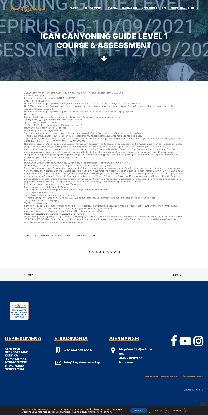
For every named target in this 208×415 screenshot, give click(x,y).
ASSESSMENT (31, 235)
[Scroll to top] (202, 404)
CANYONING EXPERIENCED (51, 235)
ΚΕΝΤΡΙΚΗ (12, 348)
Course (68, 235)
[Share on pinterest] (100, 252)
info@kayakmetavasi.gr (82, 362)
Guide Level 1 (81, 235)
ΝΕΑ (164, 8)
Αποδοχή (139, 410)
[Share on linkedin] (104, 252)
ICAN (93, 235)
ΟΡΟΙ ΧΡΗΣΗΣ (151, 376)
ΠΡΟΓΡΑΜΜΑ (94, 8)
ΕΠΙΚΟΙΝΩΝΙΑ (178, 8)
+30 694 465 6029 (78, 350)
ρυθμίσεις (108, 412)
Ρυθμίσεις (176, 410)
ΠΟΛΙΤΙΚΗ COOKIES (193, 376)
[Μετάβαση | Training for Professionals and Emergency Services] (27, 8)
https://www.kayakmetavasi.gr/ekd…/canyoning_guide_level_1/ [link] (54, 214)
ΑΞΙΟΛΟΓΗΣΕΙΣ (149, 8)
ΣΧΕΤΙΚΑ (113, 8)
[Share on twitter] (93, 252)
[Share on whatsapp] (107, 252)
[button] (188, 8)
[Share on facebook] (89, 252)
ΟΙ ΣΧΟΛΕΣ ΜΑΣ (16, 352)
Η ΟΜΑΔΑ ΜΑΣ (130, 8)
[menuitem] (74, 8)
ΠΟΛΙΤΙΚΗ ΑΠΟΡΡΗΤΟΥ (171, 376)
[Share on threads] (96, 252)
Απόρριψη (157, 410)
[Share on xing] (115, 252)
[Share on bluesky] (111, 252)
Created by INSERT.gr (193, 390)
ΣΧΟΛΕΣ (73, 8)
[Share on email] (118, 252)
